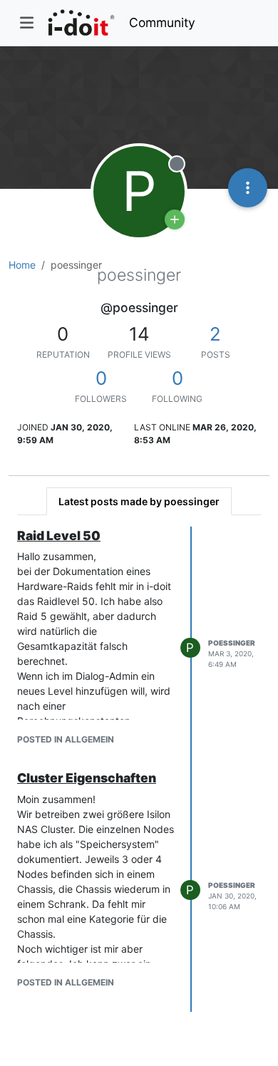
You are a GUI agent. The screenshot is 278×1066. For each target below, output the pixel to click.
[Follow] (175, 219)
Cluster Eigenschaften (86, 777)
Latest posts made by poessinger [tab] (139, 501)
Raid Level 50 (59, 535)
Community (162, 22)
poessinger (231, 642)
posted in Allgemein (65, 739)
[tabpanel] (139, 769)
